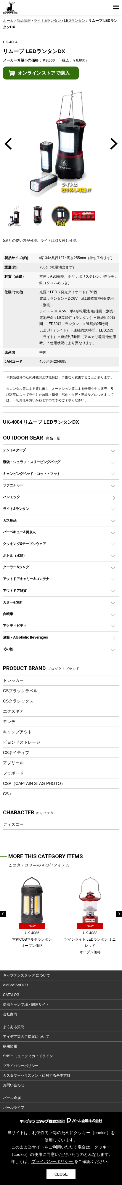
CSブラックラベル (20, 690)
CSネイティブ (16, 752)
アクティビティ (15, 625)
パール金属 (12, 1098)
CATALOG (11, 995)
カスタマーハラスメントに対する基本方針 (36, 1075)
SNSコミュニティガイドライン (28, 1056)
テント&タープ (14, 450)
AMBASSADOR (15, 985)
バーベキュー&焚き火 (19, 532)
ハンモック (11, 497)
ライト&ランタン (16, 508)
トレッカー (13, 680)
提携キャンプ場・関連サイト (26, 1004)
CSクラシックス (18, 701)
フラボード (13, 773)
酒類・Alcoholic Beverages (25, 637)
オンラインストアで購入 (44, 72)
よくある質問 (13, 1027)
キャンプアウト (17, 732)
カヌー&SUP (12, 602)
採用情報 (10, 1046)
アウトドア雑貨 (15, 590)
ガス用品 (10, 520)
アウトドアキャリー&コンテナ (26, 578)
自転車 (8, 613)
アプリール (13, 762)
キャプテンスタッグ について (26, 975)
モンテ (9, 721)
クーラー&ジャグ (16, 567)
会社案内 (10, 1014)
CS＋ (8, 793)
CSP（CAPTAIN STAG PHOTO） (34, 783)
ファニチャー (13, 485)
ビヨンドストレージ (21, 742)
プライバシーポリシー (20, 1066)
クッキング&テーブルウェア (24, 543)
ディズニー (13, 824)
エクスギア (13, 711)
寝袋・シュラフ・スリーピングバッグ (31, 462)
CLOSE (61, 1174)
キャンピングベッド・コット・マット (31, 473)
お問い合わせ (13, 1085)
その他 (8, 649)
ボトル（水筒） (15, 555)
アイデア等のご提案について (26, 1037)
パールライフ (13, 1108)
